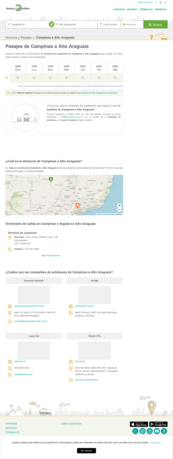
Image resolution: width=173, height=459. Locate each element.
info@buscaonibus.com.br (71, 116)
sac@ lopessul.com (23, 374)
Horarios (119, 9)
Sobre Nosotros (145, 2)
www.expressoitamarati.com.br (29, 305)
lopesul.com (20, 361)
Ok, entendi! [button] (86, 451)
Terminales (146, 9)
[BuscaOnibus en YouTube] (156, 431)
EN (165, 2)
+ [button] (119, 205)
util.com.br (80, 361)
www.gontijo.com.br (84, 305)
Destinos (132, 9)
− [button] (119, 209)
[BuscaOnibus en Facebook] (164, 431)
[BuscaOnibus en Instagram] (149, 431)
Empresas (160, 9)
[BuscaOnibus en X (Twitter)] (135, 431)
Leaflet (99, 214)
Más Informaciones (51, 255)
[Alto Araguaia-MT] (51, 180)
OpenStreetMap (109, 214)
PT (156, 2)
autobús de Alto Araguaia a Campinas (98, 92)
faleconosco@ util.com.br (87, 379)
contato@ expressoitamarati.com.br (30, 321)
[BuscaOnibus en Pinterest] (142, 431)
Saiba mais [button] (155, 442)
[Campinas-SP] (77, 206)
